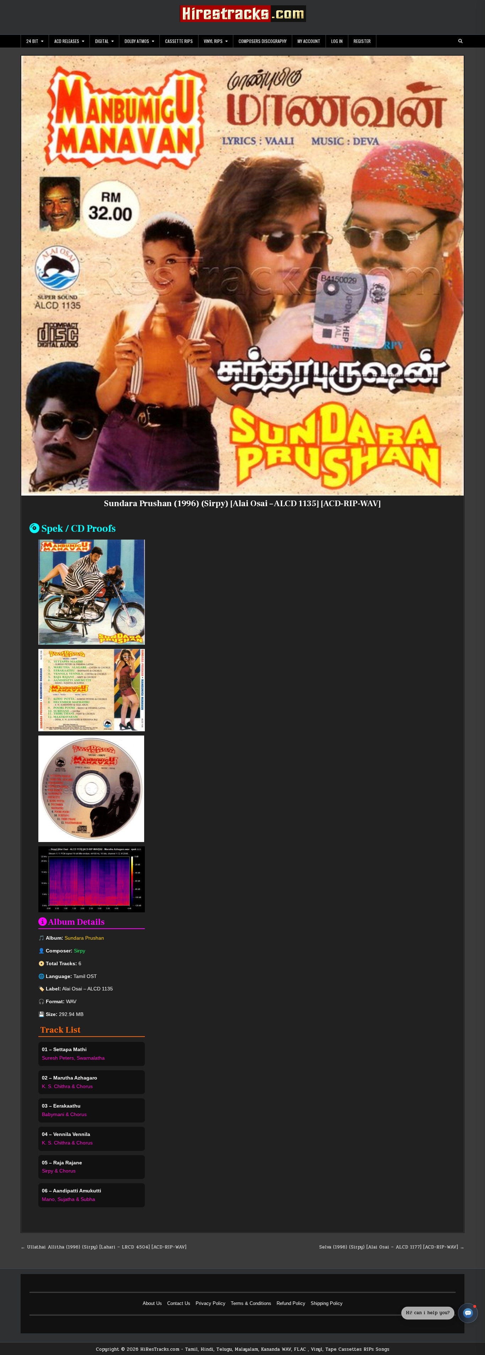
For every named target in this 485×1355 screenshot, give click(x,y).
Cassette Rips (179, 41)
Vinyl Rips (213, 41)
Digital (102, 41)
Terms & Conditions (251, 1303)
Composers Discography (263, 41)
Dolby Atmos (137, 41)
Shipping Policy (327, 1303)
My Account (309, 41)
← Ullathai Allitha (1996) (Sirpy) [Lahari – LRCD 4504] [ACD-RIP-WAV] (103, 1247)
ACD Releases (66, 41)
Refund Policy (291, 1303)
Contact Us (178, 1303)
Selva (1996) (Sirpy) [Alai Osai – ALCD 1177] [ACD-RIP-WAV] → (391, 1247)
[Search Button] (460, 41)
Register (362, 41)
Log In (337, 41)
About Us (152, 1303)
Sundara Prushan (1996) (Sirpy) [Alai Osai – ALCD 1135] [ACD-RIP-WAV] (242, 503)
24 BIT (32, 41)
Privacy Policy (210, 1303)
